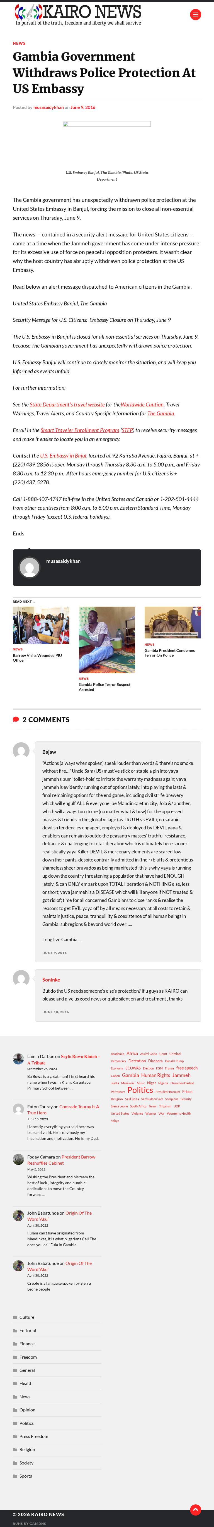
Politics (140, 1089)
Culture (27, 1317)
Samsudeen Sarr (152, 1099)
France (169, 1068)
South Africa (138, 1106)
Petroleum (118, 1091)
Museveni (128, 1083)
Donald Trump (174, 1061)
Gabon (115, 1076)
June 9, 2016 (82, 107)
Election (148, 1068)
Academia (117, 1054)
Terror (153, 1106)
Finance (27, 1343)
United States (120, 1113)
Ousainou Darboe (182, 1083)
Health (26, 1383)
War (162, 1113)
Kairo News (47, 1514)
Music (141, 1083)
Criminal (175, 1054)
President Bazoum (167, 1091)
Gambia (130, 1075)
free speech (187, 1067)
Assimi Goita (148, 1054)
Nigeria (163, 1083)
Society (26, 1462)
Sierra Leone (119, 1106)
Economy (117, 1068)
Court (163, 1054)
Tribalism (165, 1106)
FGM (159, 1068)
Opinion (27, 1409)
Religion (117, 1099)
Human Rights (155, 1075)
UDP (177, 1106)
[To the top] (195, 1510)
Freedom (28, 1357)
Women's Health (179, 1113)
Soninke (51, 979)
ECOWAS (133, 1068)
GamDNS (38, 1523)
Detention (137, 1060)
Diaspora (155, 1061)
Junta (115, 1083)
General (27, 1370)
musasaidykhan (48, 107)
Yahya (115, 1120)
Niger (151, 1083)
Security (186, 1099)
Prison (187, 1091)
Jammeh (181, 1075)
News (19, 43)
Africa (132, 1053)
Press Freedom (34, 1436)
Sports (26, 1475)
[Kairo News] (107, 15)
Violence (137, 1113)
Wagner (150, 1113)
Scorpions (171, 1099)
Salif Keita (132, 1099)
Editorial (28, 1330)
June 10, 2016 (56, 1012)
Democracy (118, 1061)
